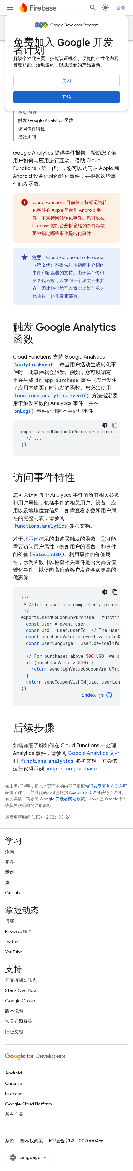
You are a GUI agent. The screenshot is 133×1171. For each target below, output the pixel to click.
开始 (66, 97)
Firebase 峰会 (18, 931)
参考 (9, 862)
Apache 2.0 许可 (85, 792)
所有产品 (14, 1114)
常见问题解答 (18, 1021)
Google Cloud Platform (28, 1104)
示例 (9, 872)
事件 (91, 226)
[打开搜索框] (93, 8)
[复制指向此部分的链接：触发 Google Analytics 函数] (40, 340)
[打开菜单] (10, 7)
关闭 (66, 81)
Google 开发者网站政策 (62, 799)
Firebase (13, 1093)
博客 (9, 921)
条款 (9, 1140)
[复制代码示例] (115, 425)
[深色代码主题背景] (104, 425)
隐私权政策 (31, 1140)
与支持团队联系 (21, 980)
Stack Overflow (21, 990)
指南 (9, 851)
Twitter (12, 941)
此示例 (31, 539)
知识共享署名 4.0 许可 (106, 786)
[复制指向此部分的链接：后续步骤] (60, 729)
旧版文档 (14, 1031)
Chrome (13, 1083)
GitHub (12, 893)
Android (13, 1073)
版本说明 (14, 1011)
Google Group (20, 1000)
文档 (94, 753)
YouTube (13, 952)
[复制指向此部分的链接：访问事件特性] (81, 478)
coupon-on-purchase (71, 769)
